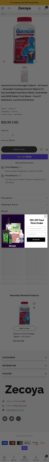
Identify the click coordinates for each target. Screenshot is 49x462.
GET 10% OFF (35, 239)
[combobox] (36, 228)
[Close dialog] (45, 216)
